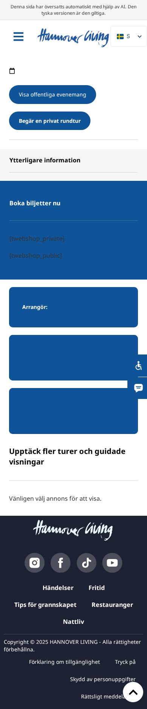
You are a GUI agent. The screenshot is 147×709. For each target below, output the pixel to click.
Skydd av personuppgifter (103, 679)
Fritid (97, 588)
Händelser (58, 588)
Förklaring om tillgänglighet (64, 661)
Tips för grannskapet (45, 605)
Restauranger (112, 605)
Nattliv (73, 621)
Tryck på (125, 661)
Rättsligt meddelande (108, 696)
